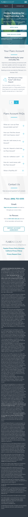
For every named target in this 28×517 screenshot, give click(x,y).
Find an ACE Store (17, 35)
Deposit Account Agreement (15, 229)
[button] (11, 102)
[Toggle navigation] (26, 2)
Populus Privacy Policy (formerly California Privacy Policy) (13, 249)
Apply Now (18, 28)
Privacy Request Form (14, 254)
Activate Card (20, 6)
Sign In (6, 6)
